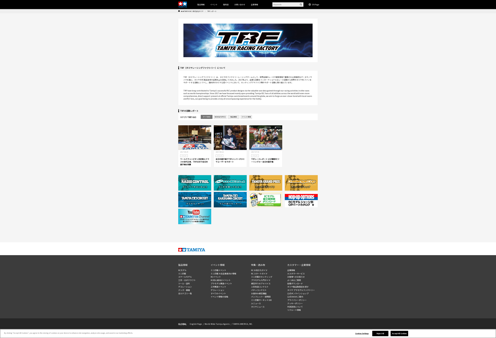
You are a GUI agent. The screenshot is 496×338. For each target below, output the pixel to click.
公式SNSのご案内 (295, 296)
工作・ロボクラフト (187, 280)
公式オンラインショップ (298, 293)
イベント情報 (246, 117)
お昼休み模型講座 (259, 293)
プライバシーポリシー (297, 300)
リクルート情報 (294, 310)
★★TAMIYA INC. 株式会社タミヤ (192, 11)
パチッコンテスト (259, 290)
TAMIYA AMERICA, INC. (242, 324)
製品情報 (233, 117)
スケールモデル (185, 276)
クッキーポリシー (295, 303)
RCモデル (182, 270)
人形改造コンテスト (260, 286)
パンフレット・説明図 (261, 296)
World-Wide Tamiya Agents (217, 324)
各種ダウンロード (295, 283)
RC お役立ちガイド (259, 270)
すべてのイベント (218, 293)
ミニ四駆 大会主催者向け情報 (223, 273)
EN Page (315, 4)
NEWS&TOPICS (220, 117)
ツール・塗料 (184, 283)
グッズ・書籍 (184, 290)
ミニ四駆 (182, 273)
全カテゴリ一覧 (185, 293)
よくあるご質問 (294, 280)
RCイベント (216, 276)
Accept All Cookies (399, 333)
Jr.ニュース (256, 303)
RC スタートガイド (259, 273)
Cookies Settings (362, 333)
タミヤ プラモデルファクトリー (301, 290)
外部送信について (295, 306)
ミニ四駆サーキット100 (261, 300)
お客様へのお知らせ (296, 276)
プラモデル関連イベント (221, 283)
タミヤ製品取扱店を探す (298, 286)
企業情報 (291, 270)
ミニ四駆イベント (218, 270)
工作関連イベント (218, 286)
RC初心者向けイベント (221, 280)
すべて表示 (206, 117)
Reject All (380, 333)
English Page (196, 324)
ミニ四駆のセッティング (261, 276)
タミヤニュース (258, 306)
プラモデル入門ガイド (260, 280)
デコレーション (185, 286)
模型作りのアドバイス (260, 283)
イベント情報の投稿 (219, 296)
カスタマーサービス (296, 273)
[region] (248, 333)
